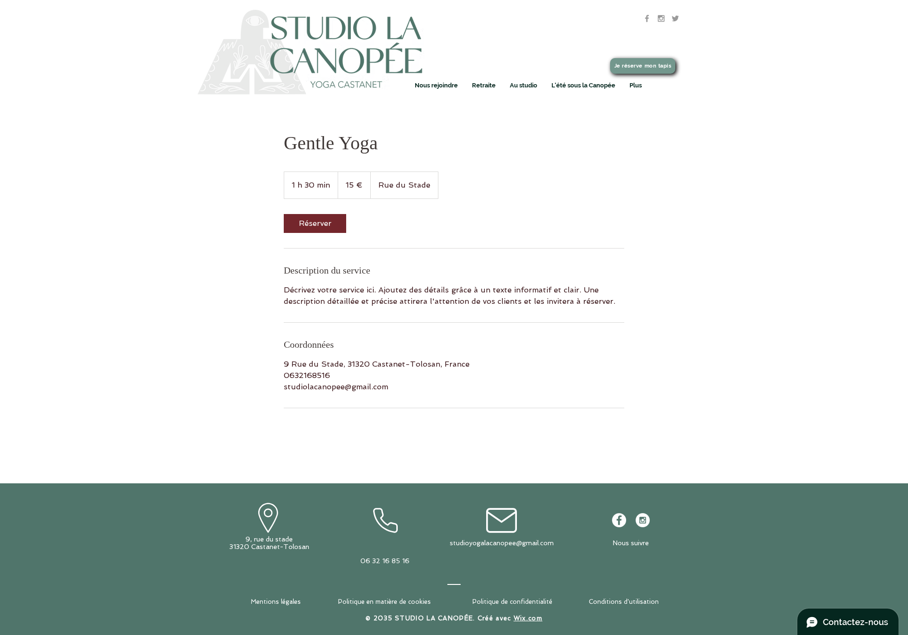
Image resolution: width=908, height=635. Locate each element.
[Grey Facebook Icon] (647, 18)
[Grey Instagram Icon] (661, 18)
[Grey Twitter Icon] (675, 18)
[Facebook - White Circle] (619, 520)
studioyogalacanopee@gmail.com (502, 543)
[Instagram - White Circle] (643, 520)
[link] (315, 223)
